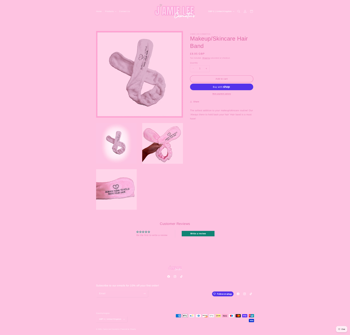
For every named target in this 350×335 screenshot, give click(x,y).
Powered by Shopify (128, 329)
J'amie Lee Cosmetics (111, 329)
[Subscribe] (144, 293)
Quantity (194, 63)
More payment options (221, 94)
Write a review (198, 233)
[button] (110, 11)
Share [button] (196, 102)
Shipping (206, 58)
